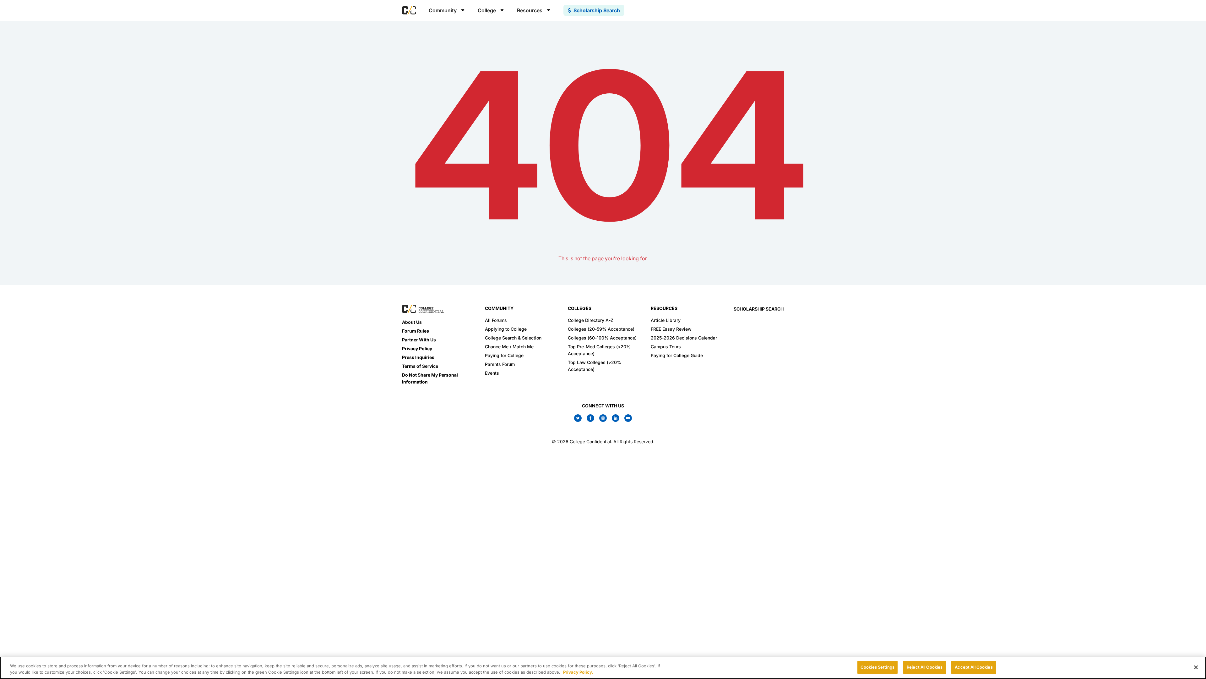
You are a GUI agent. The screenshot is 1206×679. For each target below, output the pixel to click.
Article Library (666, 320)
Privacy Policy (417, 348)
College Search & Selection (513, 337)
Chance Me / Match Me (509, 346)
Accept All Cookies (973, 667)
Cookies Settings (877, 667)
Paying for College (504, 355)
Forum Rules (415, 331)
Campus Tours (666, 346)
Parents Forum (500, 364)
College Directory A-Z (590, 320)
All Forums (496, 320)
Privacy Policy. (578, 672)
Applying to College (506, 329)
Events (492, 373)
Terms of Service (420, 366)
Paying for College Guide (677, 355)
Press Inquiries (418, 357)
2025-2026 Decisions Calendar (684, 337)
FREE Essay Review (671, 329)
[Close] (1196, 667)
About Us (412, 322)
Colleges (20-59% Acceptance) (601, 329)
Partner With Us (419, 339)
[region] (603, 668)
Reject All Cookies (925, 667)
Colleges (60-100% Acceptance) (602, 337)
